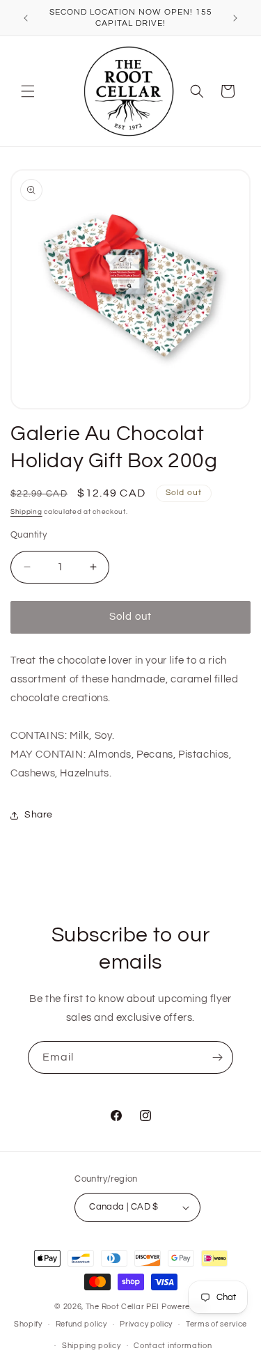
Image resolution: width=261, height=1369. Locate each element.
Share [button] (38, 815)
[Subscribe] (217, 1057)
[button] (28, 91)
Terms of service (216, 1324)
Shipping (26, 511)
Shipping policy (91, 1346)
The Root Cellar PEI (122, 1307)
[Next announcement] (235, 18)
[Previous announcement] (25, 18)
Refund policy (81, 1324)
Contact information (173, 1346)
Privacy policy (146, 1324)
